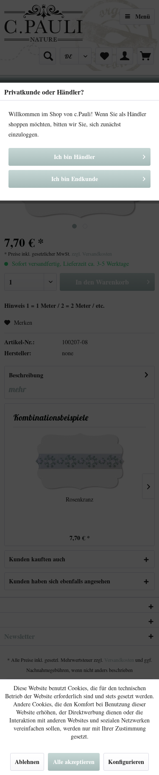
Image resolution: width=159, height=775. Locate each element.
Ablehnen (27, 761)
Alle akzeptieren (74, 761)
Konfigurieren (126, 761)
